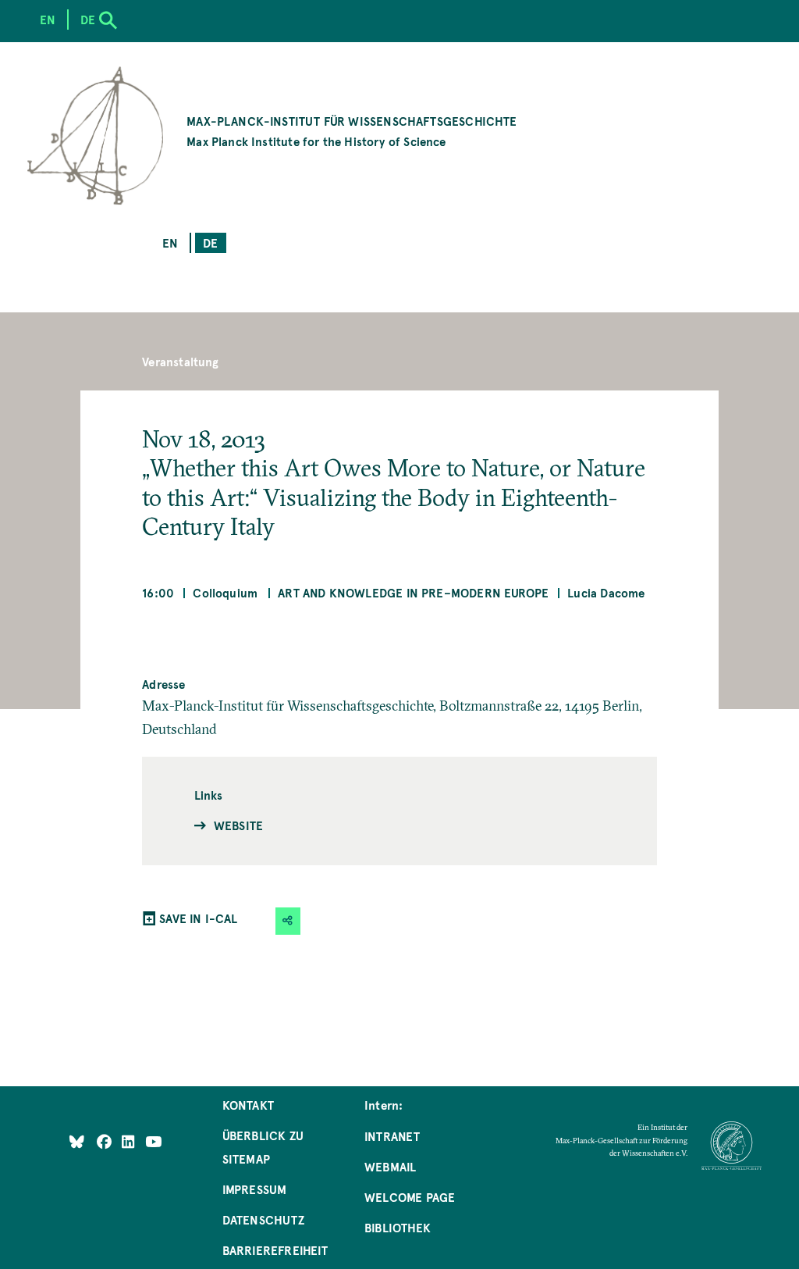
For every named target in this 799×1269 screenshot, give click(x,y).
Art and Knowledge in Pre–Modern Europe (413, 592)
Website (238, 825)
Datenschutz (263, 1219)
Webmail (390, 1166)
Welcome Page (409, 1197)
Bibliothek (397, 1227)
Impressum (254, 1189)
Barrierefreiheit (275, 1250)
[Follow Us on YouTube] (153, 1140)
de (210, 242)
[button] (287, 921)
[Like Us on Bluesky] (76, 1140)
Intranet (392, 1136)
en (170, 242)
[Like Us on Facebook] (106, 1140)
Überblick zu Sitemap (263, 1147)
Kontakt (248, 1104)
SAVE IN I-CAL (198, 918)
